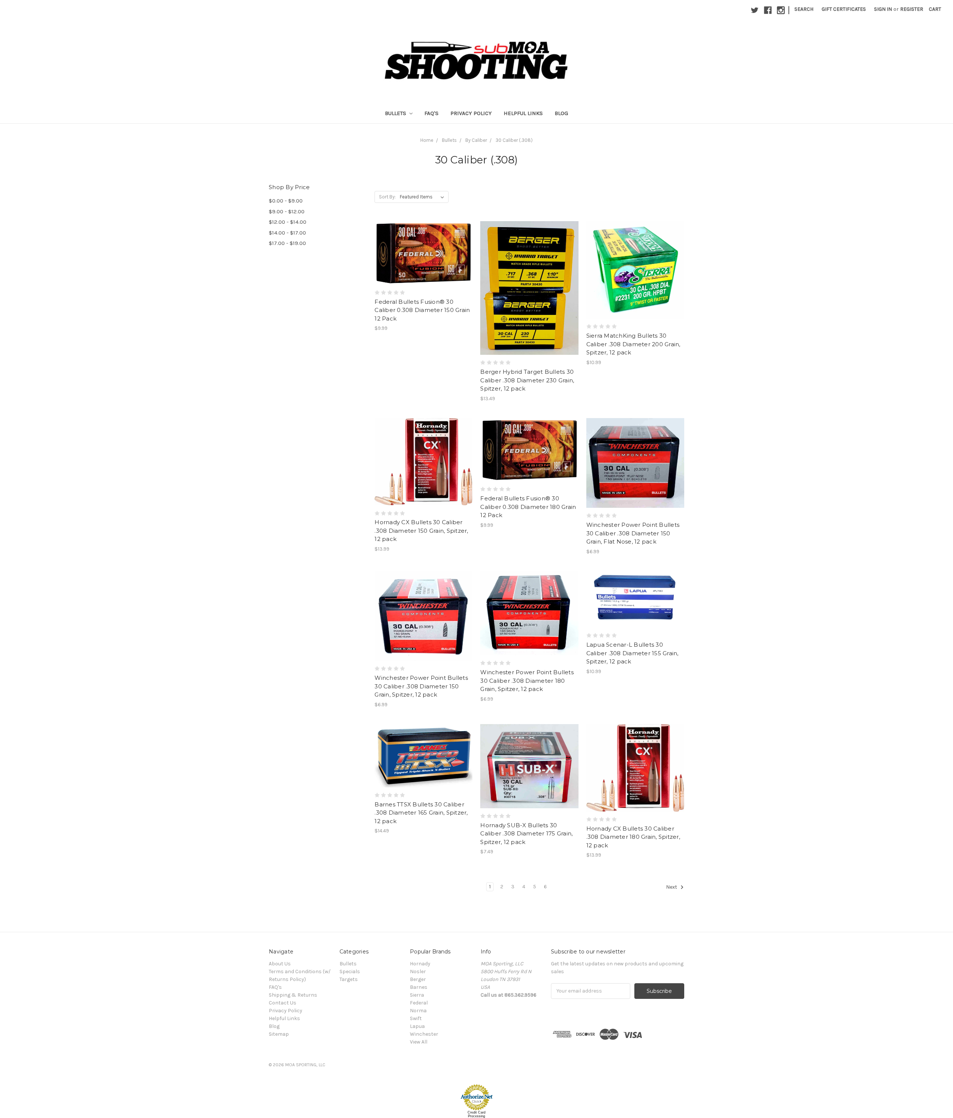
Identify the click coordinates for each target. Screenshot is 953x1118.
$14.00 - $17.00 (287, 232)
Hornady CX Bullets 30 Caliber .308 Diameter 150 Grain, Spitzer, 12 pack (421, 530)
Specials (350, 971)
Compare (421, 253)
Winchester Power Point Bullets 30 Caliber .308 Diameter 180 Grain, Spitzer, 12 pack (527, 680)
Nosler (418, 971)
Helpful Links (523, 113)
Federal (419, 1003)
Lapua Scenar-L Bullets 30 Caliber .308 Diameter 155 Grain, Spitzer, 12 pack (632, 653)
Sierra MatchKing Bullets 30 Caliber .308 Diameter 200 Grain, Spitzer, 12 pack (633, 344)
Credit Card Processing (476, 1114)
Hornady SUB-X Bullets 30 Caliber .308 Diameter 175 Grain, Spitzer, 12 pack (526, 833)
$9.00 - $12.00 (287, 211)
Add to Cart (423, 266)
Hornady (420, 964)
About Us (280, 964)
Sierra (417, 995)
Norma (418, 1010)
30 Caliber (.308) (514, 140)
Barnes (418, 987)
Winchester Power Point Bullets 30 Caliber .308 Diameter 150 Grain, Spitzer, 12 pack (421, 686)
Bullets (396, 113)
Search (803, 9)
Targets (349, 979)
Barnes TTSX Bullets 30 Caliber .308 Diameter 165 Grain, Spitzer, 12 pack (421, 813)
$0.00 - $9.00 (286, 200)
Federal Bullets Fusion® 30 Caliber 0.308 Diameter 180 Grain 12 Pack (528, 507)
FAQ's (431, 113)
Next (672, 887)
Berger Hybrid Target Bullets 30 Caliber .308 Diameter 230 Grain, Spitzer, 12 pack (527, 380)
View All (418, 1042)
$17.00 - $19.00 (287, 243)
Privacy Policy (471, 113)
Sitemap (279, 1034)
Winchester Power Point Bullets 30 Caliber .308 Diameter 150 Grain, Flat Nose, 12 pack (633, 533)
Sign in (883, 9)
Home (426, 140)
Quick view (423, 240)
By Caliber (476, 140)
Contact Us (282, 1003)
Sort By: (387, 197)
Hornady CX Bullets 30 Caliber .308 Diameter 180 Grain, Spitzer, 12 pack (633, 837)
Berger (418, 979)
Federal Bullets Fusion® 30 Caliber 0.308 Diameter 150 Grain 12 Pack (422, 310)
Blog (561, 113)
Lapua (417, 1026)
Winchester (424, 1034)
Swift (416, 1018)
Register (911, 9)
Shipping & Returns (293, 995)
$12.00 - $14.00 (287, 222)
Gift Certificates (844, 9)
